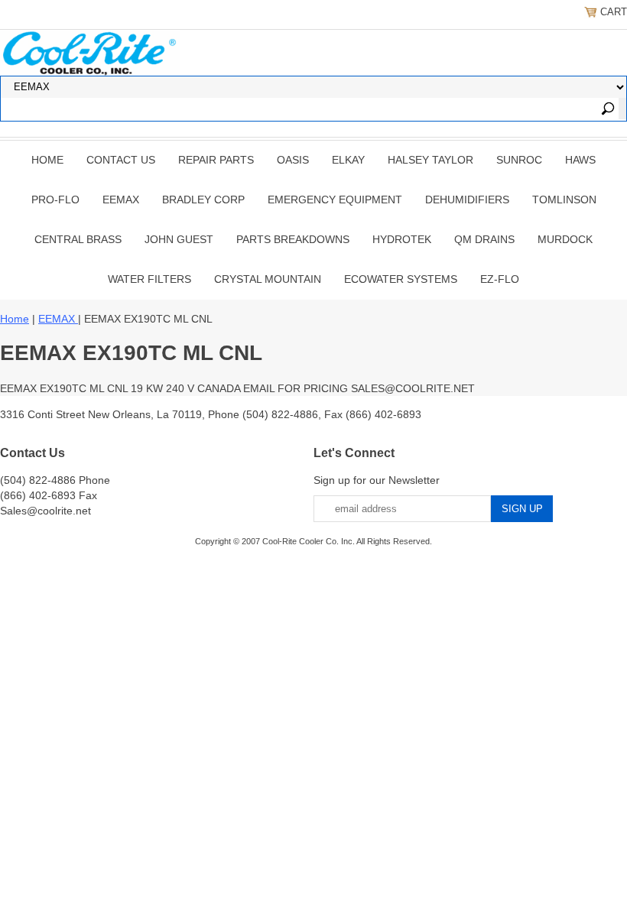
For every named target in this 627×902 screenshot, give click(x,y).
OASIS (293, 160)
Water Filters (149, 279)
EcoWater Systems (400, 279)
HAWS (580, 160)
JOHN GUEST (179, 239)
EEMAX (120, 199)
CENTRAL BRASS (78, 239)
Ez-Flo (499, 279)
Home (47, 160)
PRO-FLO (55, 199)
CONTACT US (120, 160)
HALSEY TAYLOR (430, 160)
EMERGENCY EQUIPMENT (335, 199)
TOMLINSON (564, 199)
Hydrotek (401, 239)
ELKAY (348, 160)
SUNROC (519, 160)
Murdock (565, 239)
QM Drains (484, 239)
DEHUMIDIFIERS (467, 199)
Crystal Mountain (267, 279)
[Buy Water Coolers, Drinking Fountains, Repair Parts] (90, 51)
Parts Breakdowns (292, 239)
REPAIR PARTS (216, 160)
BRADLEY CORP (203, 199)
